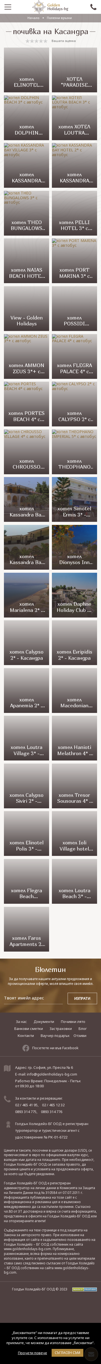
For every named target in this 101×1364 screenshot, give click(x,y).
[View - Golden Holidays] (26, 308)
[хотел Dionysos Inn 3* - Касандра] (74, 547)
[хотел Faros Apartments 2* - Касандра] (26, 929)
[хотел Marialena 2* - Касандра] (26, 595)
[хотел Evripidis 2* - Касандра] (74, 642)
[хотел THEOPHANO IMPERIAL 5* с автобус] (74, 451)
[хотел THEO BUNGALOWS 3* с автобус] (26, 213)
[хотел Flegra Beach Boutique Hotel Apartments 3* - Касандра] (26, 881)
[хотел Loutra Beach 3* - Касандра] (74, 881)
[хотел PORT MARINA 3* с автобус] (74, 260)
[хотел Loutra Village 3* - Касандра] (26, 738)
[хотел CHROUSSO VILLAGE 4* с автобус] (26, 451)
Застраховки (61, 1028)
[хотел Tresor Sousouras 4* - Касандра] (74, 786)
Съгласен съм (67, 1352)
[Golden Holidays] (50, 7)
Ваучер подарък (55, 1035)
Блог (83, 1028)
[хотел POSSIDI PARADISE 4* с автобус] (74, 308)
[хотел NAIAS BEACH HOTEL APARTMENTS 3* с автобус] (26, 260)
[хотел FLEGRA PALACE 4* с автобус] (74, 356)
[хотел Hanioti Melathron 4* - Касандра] (74, 738)
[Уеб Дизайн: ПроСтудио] (82, 1289)
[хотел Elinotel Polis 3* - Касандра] (26, 833)
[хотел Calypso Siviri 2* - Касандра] (26, 786)
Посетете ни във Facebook (55, 1047)
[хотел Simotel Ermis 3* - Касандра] (74, 499)
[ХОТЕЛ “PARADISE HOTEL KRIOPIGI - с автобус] (74, 70)
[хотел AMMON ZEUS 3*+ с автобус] (26, 356)
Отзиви (80, 1035)
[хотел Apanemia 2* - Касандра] (26, 690)
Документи (44, 1021)
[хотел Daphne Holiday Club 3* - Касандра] (74, 595)
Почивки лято (73, 1021)
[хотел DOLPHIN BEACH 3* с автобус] (26, 117)
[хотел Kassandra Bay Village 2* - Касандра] (26, 499)
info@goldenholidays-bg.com (52, 1074)
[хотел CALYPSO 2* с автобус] (74, 404)
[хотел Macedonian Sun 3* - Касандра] (74, 690)
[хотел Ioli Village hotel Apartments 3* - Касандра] (74, 833)
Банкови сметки (28, 1028)
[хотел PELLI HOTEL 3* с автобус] (74, 213)
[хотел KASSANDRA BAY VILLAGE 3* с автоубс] (26, 165)
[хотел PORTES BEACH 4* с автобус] (26, 404)
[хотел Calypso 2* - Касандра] (26, 642)
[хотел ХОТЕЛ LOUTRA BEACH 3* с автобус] (74, 117)
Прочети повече (32, 1352)
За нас (21, 1021)
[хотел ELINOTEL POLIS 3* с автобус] (26, 70)
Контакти (26, 1035)
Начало (33, 18)
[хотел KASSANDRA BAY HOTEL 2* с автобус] (74, 165)
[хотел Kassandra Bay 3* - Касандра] (26, 547)
